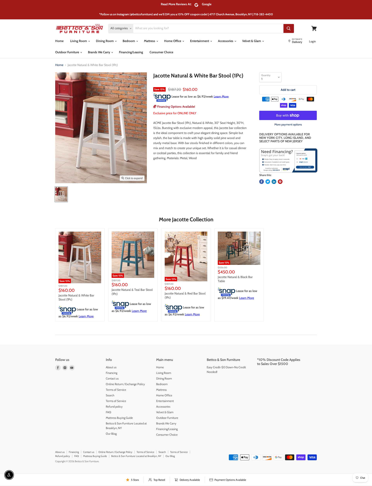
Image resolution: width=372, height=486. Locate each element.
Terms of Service (116, 390)
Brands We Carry (99, 52)
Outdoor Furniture (67, 52)
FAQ (108, 412)
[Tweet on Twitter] (267, 181)
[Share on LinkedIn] (274, 181)
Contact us (112, 378)
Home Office (173, 41)
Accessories (226, 41)
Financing (111, 373)
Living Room (79, 41)
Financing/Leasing (131, 52)
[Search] (288, 28)
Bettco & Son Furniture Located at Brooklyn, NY (136, 456)
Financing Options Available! (175, 106)
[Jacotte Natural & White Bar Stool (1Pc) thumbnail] (61, 194)
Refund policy (114, 406)
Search (110, 395)
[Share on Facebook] (261, 181)
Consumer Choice (161, 52)
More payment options (288, 124)
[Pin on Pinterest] (280, 181)
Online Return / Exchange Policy (125, 384)
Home (59, 41)
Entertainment (200, 41)
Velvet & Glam (252, 41)
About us (111, 367)
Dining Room (105, 41)
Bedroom (129, 41)
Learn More (221, 96)
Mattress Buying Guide (119, 418)
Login (312, 41)
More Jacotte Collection (186, 219)
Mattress (150, 41)
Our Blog (111, 433)
